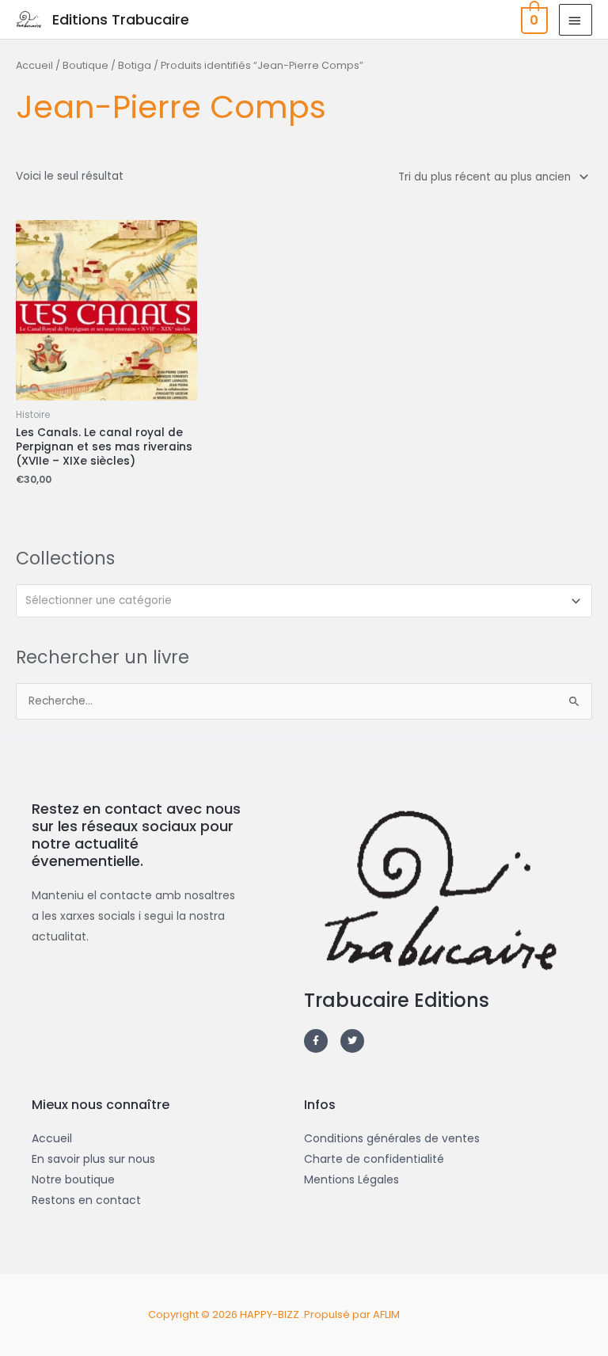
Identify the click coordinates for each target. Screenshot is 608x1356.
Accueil (34, 65)
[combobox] (304, 600)
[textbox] (297, 601)
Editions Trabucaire (120, 19)
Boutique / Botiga (107, 65)
